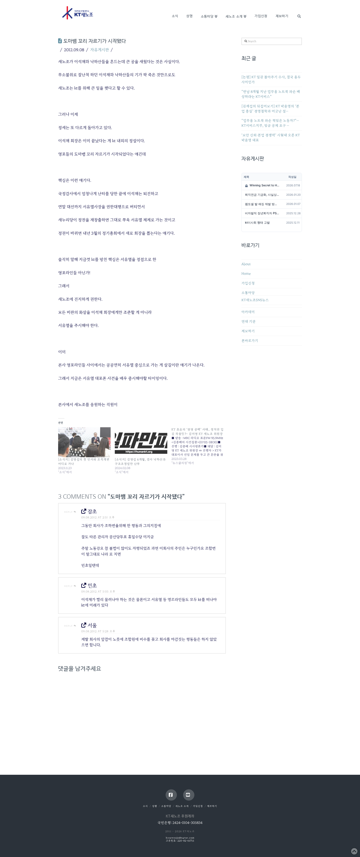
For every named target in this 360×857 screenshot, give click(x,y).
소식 (145, 806)
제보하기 (248, 331)
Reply (69, 512)
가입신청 (248, 283)
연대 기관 (248, 321)
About (246, 264)
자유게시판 (99, 49)
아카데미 (248, 312)
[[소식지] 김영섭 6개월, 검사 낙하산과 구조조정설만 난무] (141, 442)
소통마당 (248, 293)
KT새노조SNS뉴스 (255, 300)
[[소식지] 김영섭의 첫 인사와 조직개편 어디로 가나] (84, 442)
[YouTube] (188, 795)
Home (246, 274)
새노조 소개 (182, 806)
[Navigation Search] (297, 10)
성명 (154, 806)
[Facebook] (171, 795)
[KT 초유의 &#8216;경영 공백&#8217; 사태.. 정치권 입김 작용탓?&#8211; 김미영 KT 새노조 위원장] (199, 446)
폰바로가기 (249, 341)
